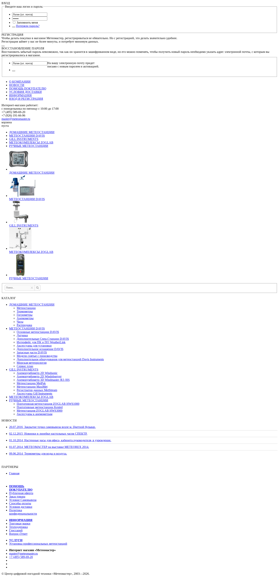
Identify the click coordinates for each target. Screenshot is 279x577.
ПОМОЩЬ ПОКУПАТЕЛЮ (27, 88)
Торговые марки (19, 523)
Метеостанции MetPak (31, 383)
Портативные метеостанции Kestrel (40, 407)
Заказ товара (17, 496)
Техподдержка (18, 527)
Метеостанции (26, 308)
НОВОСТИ (16, 85)
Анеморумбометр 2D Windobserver (39, 376)
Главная (14, 473)
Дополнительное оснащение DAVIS (40, 349)
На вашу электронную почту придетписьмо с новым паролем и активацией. (73, 64)
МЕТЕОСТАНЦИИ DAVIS (27, 135)
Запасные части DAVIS (32, 352)
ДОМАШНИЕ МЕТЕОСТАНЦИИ (31, 132)
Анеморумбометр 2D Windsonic (37, 373)
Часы (20, 321)
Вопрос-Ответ (18, 533)
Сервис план (25, 366)
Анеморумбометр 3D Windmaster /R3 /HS (43, 379)
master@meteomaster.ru (16, 118)
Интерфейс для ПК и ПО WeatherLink (41, 342)
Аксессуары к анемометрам (34, 414)
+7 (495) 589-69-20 (21, 557)
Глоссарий (16, 530)
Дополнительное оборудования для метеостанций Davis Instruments (60, 359)
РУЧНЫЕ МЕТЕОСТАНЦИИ (28, 145)
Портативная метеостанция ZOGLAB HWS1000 (48, 403)
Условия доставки (20, 506)
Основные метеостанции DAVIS (38, 332)
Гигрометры (24, 314)
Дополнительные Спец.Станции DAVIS (43, 338)
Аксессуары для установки (34, 345)
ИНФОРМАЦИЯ (20, 95)
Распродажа (24, 325)
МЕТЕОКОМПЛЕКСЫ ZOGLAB (31, 142)
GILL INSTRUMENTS (23, 139)
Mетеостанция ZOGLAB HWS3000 (39, 410)
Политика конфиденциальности (23, 512)
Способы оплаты (20, 503)
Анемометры (25, 318)
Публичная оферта (21, 493)
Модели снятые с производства (37, 355)
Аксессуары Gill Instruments (34, 393)
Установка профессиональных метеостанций (38, 543)
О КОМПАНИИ (20, 81)
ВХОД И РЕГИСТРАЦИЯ (26, 98)
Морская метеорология (31, 362)
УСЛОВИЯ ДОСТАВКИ (25, 92)
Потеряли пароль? (27, 26)
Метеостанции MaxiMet (32, 386)
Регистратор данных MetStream (37, 390)
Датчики (22, 335)
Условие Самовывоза (22, 500)
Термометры (25, 311)
